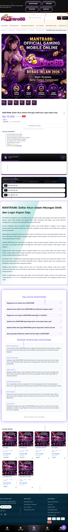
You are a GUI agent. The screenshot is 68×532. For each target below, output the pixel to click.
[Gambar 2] (10, 102)
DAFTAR (32, 9)
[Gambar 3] (16, 102)
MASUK (46, 9)
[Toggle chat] (63, 527)
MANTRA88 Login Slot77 (54, 512)
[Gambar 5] (28, 102)
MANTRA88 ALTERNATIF (27, 25)
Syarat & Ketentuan (53, 502)
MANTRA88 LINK (14, 25)
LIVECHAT (60, 529)
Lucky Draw (13, 181)
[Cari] (30, 18)
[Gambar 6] (34, 102)
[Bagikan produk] (64, 113)
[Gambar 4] (22, 102)
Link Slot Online (52, 515)
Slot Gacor (55, 181)
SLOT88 (47, 529)
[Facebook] (1, 514)
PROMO (49, 4)
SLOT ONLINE (40, 25)
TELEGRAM (20, 529)
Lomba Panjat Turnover (34, 181)
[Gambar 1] (4, 102)
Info (63, 157)
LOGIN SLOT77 (62, 25)
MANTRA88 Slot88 (52, 510)
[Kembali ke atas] (64, 523)
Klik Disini (19, 145)
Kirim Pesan (7, 507)
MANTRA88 (33, 4)
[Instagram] (5, 514)
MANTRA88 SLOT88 (51, 25)
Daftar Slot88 (51, 507)
